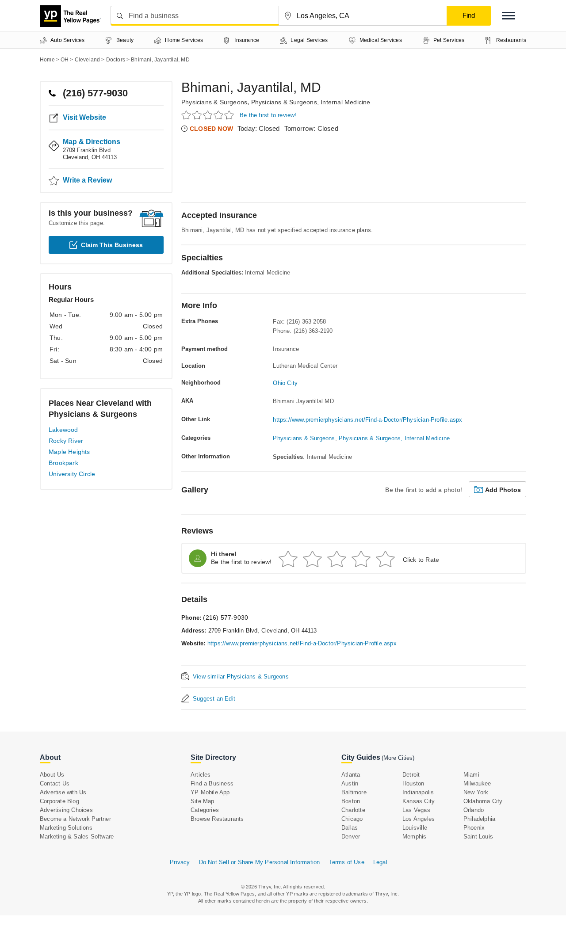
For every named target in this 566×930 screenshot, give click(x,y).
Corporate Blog (59, 801)
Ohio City (285, 383)
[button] (508, 15)
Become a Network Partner (75, 819)
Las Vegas (416, 810)
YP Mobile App (210, 792)
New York (476, 792)
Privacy (180, 862)
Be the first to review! (268, 115)
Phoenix (474, 827)
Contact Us (54, 783)
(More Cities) (398, 758)
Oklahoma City (483, 801)
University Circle (72, 473)
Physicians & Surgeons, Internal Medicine (311, 102)
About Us (52, 774)
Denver (350, 836)
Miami (471, 774)
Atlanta (350, 774)
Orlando (473, 810)
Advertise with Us (63, 792)
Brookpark (63, 462)
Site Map (202, 801)
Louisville (414, 827)
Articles (201, 774)
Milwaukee (477, 783)
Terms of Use (346, 862)
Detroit (411, 774)
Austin (349, 783)
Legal (380, 862)
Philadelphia (479, 819)
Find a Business (212, 783)
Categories (205, 810)
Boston (350, 801)
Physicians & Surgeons (214, 102)
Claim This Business (112, 244)
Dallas (349, 827)
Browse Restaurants (217, 819)
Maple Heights (69, 451)
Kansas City (418, 801)
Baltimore (354, 792)
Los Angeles (418, 819)
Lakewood (63, 429)
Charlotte (353, 810)
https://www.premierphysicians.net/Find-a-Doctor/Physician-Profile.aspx (367, 419)
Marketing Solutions (66, 827)
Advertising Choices (66, 810)
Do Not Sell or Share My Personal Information (259, 862)
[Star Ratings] (209, 114)
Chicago (352, 819)
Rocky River (66, 440)
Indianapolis (418, 792)
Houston (413, 783)
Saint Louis (478, 836)
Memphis (414, 836)
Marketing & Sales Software (77, 836)
